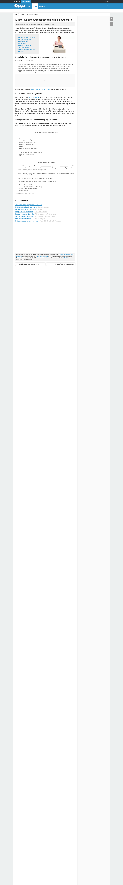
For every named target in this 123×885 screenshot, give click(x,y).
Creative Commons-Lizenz (41, 256)
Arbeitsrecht (34, 14)
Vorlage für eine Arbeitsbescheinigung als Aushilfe (26, 49)
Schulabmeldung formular (24, 216)
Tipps (35, 6)
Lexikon (42, 6)
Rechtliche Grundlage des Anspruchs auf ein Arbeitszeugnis (27, 39)
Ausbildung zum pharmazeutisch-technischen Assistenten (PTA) (28, 264)
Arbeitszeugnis (34, 97)
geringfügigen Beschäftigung (40, 89)
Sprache (106, 1)
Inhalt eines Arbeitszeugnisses (24, 44)
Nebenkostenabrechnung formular (27, 221)
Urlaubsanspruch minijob (23, 219)
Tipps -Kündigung (40, 219)
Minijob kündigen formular (24, 212)
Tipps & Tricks (24, 14)
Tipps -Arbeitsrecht (40, 212)
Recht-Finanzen (26, 1)
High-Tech (17, 1)
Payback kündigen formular (24, 214)
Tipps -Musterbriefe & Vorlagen (45, 214)
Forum (29, 6)
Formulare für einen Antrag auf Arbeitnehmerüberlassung (63, 264)
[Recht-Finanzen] (19, 6)
